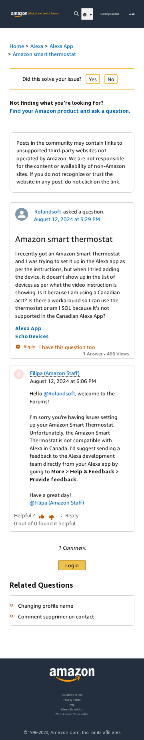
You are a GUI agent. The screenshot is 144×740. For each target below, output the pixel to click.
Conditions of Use (72, 695)
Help (72, 704)
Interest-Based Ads (72, 709)
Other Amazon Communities (72, 714)
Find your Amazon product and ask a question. (70, 111)
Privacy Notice (72, 699)
